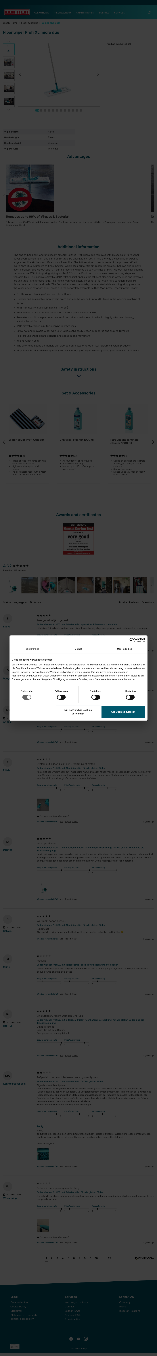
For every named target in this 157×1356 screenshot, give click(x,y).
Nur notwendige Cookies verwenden (78, 711)
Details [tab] (78, 649)
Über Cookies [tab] (124, 649)
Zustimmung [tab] (32, 649)
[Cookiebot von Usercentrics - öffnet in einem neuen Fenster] (131, 640)
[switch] (61, 697)
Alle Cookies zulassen (123, 711)
